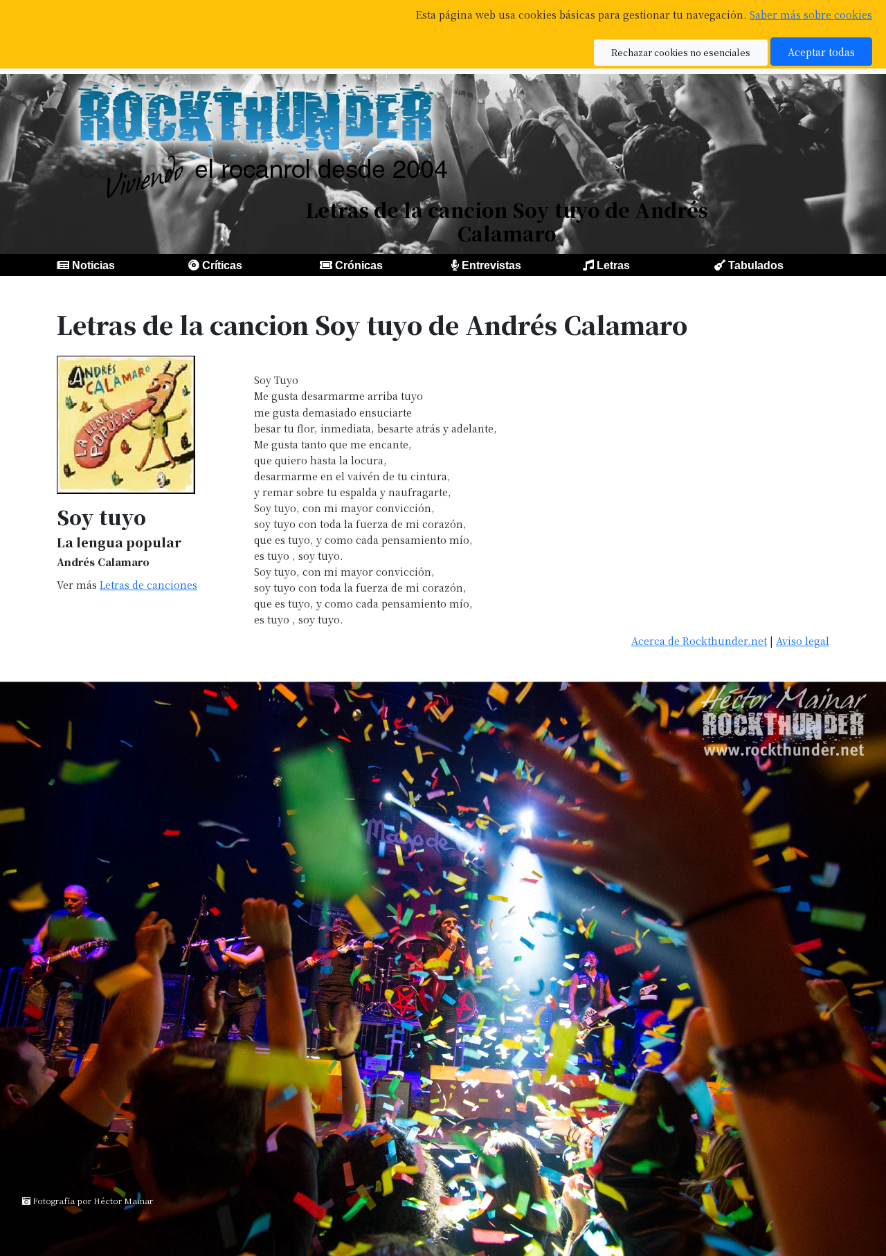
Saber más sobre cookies (811, 14)
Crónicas (359, 265)
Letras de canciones (148, 584)
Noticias (93, 265)
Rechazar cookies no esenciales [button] (680, 52)
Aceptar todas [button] (821, 51)
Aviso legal (802, 640)
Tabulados (756, 265)
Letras (613, 265)
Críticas (222, 265)
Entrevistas (491, 265)
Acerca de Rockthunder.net (699, 640)
